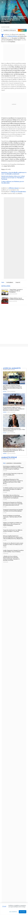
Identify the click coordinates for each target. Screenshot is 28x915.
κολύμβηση (10, 282)
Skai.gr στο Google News (18, 191)
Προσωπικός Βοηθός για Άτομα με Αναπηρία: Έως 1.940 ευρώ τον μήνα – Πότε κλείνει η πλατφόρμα (14, 429)
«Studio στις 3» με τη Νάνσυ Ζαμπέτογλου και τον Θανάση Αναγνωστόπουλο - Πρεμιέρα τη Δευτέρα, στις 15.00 (11, 558)
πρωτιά (18, 282)
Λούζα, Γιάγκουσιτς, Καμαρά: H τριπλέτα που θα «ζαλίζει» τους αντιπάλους (13, 551)
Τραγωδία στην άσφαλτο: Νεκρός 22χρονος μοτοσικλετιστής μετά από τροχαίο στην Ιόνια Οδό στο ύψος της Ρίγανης (12, 387)
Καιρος (23, 2)
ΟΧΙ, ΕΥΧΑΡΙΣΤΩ (13, 911)
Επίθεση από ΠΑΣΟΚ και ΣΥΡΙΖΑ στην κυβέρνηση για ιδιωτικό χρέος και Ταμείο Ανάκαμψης (12, 524)
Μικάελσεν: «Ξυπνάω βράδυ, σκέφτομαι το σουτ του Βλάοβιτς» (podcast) (13, 173)
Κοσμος (4, 412)
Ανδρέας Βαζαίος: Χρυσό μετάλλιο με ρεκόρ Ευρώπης (16, 299)
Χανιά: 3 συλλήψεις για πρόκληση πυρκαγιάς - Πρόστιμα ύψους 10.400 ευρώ (12, 517)
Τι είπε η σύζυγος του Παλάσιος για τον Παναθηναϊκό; (12, 182)
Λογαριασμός (26, 2)
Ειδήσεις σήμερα (14, 188)
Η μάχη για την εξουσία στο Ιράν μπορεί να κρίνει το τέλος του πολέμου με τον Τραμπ (13, 544)
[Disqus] (14, 325)
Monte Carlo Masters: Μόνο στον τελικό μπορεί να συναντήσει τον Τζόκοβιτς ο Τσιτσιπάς (13, 178)
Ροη (4, 463)
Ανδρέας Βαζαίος (12, 36)
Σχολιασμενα (17, 463)
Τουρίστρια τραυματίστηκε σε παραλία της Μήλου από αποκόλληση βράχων (13, 510)
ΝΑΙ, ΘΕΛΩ (22, 911)
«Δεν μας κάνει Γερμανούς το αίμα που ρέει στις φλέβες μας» (13, 474)
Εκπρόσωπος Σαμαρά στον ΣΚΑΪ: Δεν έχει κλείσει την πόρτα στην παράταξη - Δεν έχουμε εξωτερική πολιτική (13, 504)
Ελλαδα (4, 391)
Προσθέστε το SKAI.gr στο (14, 30)
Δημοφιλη (9, 463)
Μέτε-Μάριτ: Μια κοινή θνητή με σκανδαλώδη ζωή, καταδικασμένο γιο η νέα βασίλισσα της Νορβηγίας (13, 496)
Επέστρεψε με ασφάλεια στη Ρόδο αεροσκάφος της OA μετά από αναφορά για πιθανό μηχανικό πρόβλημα (13, 467)
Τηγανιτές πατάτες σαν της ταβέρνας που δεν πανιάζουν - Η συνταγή (12, 531)
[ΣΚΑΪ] (14, 2)
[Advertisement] (14, 357)
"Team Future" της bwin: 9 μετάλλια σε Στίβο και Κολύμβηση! (15, 291)
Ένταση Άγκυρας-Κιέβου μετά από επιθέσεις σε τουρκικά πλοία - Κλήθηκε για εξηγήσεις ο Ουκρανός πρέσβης (13, 409)
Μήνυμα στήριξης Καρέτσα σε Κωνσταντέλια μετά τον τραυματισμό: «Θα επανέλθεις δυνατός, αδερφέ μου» (13, 537)
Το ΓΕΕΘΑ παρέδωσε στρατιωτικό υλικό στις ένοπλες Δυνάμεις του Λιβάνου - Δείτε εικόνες (13, 489)
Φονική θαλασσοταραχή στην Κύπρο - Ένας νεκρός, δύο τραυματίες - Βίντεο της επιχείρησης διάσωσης (13, 450)
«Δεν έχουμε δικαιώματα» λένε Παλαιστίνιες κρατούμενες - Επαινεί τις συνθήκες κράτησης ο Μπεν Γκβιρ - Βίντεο (13, 481)
